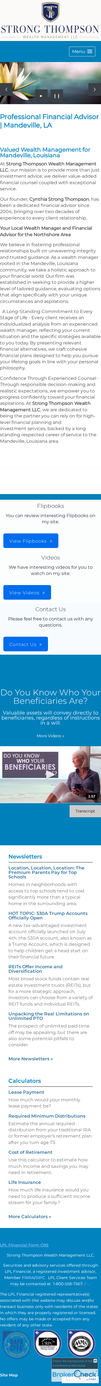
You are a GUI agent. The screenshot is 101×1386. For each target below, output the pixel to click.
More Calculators (29, 1216)
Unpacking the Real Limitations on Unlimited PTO (48, 1016)
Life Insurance (24, 1182)
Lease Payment (26, 1092)
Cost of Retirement (30, 1152)
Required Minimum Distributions (46, 1116)
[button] (82, 51)
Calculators (24, 1080)
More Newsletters (30, 1058)
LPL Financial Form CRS (24, 1245)
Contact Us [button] (22, 644)
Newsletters (25, 856)
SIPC (40, 1277)
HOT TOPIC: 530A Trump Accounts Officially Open (48, 916)
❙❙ (57, 95)
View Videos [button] (24, 592)
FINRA (28, 1277)
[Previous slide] (6, 89)
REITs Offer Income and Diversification (35, 969)
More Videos (50, 736)
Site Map (9, 1375)
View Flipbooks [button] (28, 541)
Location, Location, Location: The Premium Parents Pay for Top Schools (46, 872)
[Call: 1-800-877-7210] (84, 1284)
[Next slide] (94, 89)
